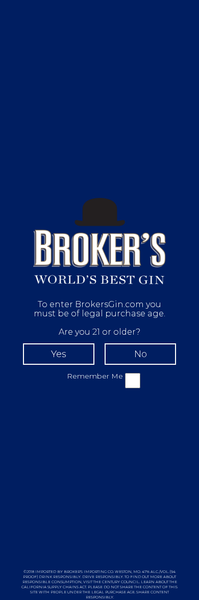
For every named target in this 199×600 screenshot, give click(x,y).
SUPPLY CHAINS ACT (66, 587)
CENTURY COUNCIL (120, 582)
